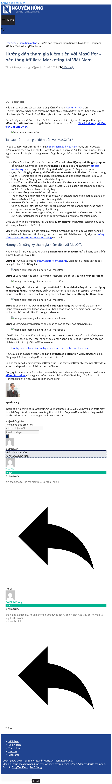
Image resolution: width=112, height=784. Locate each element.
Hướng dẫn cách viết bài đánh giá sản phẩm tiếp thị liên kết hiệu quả (49, 348)
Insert (36, 780)
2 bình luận (68, 67)
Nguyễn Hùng (42, 760)
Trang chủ (11, 43)
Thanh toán (14, 748)
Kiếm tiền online (28, 43)
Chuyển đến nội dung (13, 3)
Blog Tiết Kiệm (20, 767)
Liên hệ (12, 751)
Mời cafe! (13, 754)
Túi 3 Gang (36, 767)
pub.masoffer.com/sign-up (52, 260)
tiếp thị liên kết (73, 107)
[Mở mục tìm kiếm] (3, 29)
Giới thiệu (13, 741)
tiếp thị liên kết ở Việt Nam (62, 146)
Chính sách (14, 744)
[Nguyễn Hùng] (23, 13)
